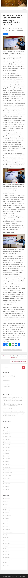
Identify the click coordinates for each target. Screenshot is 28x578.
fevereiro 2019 (8, 467)
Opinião (7, 540)
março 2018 (7, 489)
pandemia (14, 30)
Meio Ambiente (8, 532)
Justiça (6, 521)
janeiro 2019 (8, 470)
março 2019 (7, 464)
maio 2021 (7, 450)
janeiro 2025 (8, 436)
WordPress (22, 576)
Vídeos (6, 565)
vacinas (20, 349)
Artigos (6, 501)
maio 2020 (7, 456)
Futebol (7, 518)
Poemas (7, 546)
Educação (7, 507)
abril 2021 (7, 453)
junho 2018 (7, 481)
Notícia (9, 30)
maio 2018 (7, 484)
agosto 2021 (8, 442)
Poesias (7, 548)
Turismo (7, 562)
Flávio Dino (15, 349)
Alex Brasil (7, 498)
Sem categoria (20, 30)
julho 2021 (7, 444)
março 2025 (7, 431)
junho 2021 (7, 447)
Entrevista (7, 509)
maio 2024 (7, 439)
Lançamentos (8, 523)
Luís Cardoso (6, 384)
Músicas (7, 535)
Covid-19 (10, 349)
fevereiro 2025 (8, 433)
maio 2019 (7, 458)
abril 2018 (7, 486)
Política (7, 551)
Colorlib (13, 576)
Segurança (7, 557)
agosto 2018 (8, 475)
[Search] (23, 367)
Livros (6, 526)
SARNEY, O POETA (7, 408)
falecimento (8, 515)
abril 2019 (7, 461)
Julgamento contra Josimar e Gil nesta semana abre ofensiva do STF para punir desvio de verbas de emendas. (12, 404)
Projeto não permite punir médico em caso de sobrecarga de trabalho (13, 414)
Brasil (21, 28)
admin (16, 28)
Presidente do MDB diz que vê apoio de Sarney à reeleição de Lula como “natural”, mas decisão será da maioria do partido (13, 399)
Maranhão (5, 30)
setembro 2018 (8, 472)
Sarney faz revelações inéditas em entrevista (13, 411)
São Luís (7, 554)
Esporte (7, 512)
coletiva (5, 349)
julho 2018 (7, 478)
